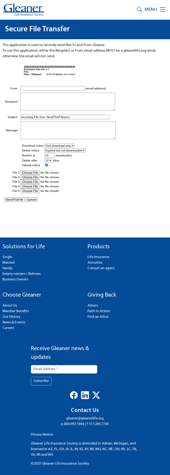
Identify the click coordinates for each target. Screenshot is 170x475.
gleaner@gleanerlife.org (85, 418)
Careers (8, 328)
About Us (9, 306)
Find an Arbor (98, 317)
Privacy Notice (42, 435)
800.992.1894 (74, 424)
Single (7, 257)
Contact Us (85, 410)
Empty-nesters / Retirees (21, 274)
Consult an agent (101, 268)
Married (8, 263)
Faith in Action (98, 311)
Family (7, 268)
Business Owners (15, 279)
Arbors (92, 306)
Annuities (94, 263)
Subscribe (41, 381)
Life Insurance (98, 257)
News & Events (13, 322)
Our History (11, 317)
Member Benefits (15, 311)
